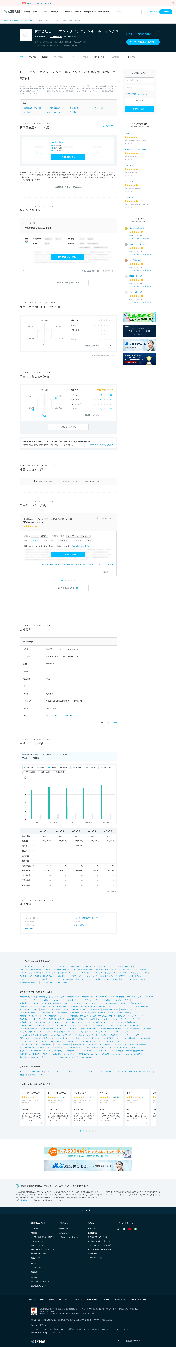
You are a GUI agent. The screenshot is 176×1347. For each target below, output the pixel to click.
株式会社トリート (49, 1013)
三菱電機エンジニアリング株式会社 (135, 969)
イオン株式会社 (72, 1016)
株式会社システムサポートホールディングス (35, 1003)
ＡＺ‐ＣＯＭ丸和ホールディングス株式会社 (64, 1006)
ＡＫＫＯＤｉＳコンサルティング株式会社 (109, 1051)
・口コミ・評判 (97, 108)
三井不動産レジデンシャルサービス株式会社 (97, 1013)
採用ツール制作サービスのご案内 (99, 1245)
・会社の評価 (73, 108)
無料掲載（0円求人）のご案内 (98, 1237)
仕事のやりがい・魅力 (35, 522)
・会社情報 (26, 112)
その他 (41, 1075)
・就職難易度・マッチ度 (31, 108)
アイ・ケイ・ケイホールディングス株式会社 (64, 1057)
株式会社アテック (73, 997)
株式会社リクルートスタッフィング (108, 969)
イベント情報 (130, 57)
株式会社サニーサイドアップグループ (63, 1035)
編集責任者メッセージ (38, 1286)
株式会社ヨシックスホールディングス (140, 997)
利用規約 (51, 1299)
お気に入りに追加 (144, 34)
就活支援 (54, 12)
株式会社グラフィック (89, 997)
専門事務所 (24, 1075)
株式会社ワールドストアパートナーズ (33, 1016)
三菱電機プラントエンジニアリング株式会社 (109, 979)
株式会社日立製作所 (137, 228)
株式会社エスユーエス (74, 1000)
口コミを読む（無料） (68, 554)
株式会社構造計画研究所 (43, 976)
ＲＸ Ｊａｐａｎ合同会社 (137, 979)
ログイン (153, 12)
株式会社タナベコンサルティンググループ (52, 966)
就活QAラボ (88, 12)
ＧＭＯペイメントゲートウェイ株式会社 (34, 979)
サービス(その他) (46, 42)
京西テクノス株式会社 (63, 1044)
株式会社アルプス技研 (113, 1044)
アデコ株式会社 (51, 1032)
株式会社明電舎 (25, 1048)
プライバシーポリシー (63, 1299)
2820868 (113, 722)
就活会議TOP (7, 20)
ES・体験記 (65, 12)
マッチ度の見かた (109, 126)
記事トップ (34, 1277)
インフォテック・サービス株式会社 (89, 1032)
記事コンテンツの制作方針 (40, 1282)
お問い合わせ (64, 1229)
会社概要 (42, 1299)
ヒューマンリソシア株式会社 (54, 1051)
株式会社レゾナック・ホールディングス (126, 1019)
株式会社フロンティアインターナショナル (59, 1038)
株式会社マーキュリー (56, 1016)
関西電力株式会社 (136, 276)
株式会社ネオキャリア (84, 979)
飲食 (33, 1072)
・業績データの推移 (52, 112)
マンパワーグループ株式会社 (125, 1038)
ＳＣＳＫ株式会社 (136, 292)
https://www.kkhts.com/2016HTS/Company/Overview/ (58, 46)
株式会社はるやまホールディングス (51, 997)
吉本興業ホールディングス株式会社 (112, 997)
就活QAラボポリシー (92, 1299)
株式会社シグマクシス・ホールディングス (60, 969)
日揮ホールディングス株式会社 (81, 966)
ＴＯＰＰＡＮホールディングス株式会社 (137, 1029)
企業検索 (27, 12)
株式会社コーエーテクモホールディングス (109, 1041)
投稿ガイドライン (37, 1245)
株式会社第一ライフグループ (77, 1019)
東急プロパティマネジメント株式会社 (33, 1057)
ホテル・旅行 (24, 1072)
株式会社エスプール (63, 1009)
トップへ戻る (87, 1210)
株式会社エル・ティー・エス (80, 1022)
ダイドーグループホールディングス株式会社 (101, 1003)
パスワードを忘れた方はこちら (136, 94)
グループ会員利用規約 (119, 1299)
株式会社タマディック (27, 966)
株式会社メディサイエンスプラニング (67, 976)
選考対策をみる (147, 238)
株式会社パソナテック (67, 1032)
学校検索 (34, 1233)
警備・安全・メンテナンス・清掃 (141, 1072)
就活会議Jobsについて (38, 1253)
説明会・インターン (40, 12)
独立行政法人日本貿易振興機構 (110, 1029)
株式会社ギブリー (47, 1009)
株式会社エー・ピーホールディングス (33, 1019)
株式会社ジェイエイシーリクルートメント (75, 1025)
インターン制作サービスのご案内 (99, 1249)
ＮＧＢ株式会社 (52, 1025)
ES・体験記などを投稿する (144, 42)
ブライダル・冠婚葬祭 (104, 1072)
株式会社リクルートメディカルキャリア (125, 1035)
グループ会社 (105, 1299)
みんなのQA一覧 (36, 1267)
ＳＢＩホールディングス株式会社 (31, 973)
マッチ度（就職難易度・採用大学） (87, 918)
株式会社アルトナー (122, 1013)
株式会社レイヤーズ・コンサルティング (119, 973)
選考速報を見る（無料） (67, 257)
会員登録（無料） (139, 109)
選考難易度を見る (68, 157)
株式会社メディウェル (89, 1006)
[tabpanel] (68, 544)
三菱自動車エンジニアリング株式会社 (33, 1006)
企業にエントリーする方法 (68, 1237)
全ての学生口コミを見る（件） (68, 588)
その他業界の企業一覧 (29, 20)
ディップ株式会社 (141, 973)
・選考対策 (72, 112)
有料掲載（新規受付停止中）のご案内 (101, 1241)
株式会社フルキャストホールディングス (34, 1041)
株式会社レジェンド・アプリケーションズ (107, 1022)
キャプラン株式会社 (57, 1041)
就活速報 (78, 12)
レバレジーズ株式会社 (137, 244)
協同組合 (33, 1075)
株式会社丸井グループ (85, 969)
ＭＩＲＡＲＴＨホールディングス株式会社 (127, 1054)
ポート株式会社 (119, 1309)
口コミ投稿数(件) (56, 36)
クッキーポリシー (78, 1299)
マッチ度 (32, 57)
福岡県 (61, 42)
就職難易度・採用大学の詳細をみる (68, 187)
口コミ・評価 (99, 57)
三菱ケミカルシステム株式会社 (91, 973)
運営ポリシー (32, 1299)
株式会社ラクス (99, 966)
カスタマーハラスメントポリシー (138, 1299)
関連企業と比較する (68, 427)
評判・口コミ (133, 235)
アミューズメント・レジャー (56, 1072)
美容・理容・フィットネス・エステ (81, 1072)
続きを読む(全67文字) (80, 546)
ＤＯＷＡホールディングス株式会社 (120, 966)
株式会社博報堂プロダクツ (29, 982)
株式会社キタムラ (26, 976)
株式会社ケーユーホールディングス (122, 1048)
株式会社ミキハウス (57, 1000)
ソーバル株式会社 (47, 982)
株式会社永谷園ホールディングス (31, 1032)
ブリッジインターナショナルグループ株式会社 (36, 1044)
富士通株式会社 (135, 260)
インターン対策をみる (135, 238)
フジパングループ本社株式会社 (130, 1003)
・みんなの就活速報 (52, 108)
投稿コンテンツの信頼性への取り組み (44, 1249)
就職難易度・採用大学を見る (101, 445)
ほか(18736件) (87, 1057)
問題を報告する (108, 271)
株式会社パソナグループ (108, 976)
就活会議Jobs (103, 12)
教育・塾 (40, 1072)
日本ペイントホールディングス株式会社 (34, 1000)
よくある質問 (64, 1233)
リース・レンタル (120, 1072)
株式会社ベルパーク (63, 982)
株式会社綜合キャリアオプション (64, 1054)
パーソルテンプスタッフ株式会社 (31, 969)
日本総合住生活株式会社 (41, 1054)
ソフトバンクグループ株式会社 (79, 1048)
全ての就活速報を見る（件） (68, 283)
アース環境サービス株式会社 (103, 1025)
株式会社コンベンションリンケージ (130, 1016)
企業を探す (17, 20)
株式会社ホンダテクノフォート (110, 1006)
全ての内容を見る (105, 564)
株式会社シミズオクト (111, 1009)
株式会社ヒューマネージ (106, 1016)
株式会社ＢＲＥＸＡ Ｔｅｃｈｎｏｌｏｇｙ (51, 1022)
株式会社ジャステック (56, 1019)
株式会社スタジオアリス (120, 1000)
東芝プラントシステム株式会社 (130, 976)
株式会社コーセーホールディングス (79, 1051)
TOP (21, 57)
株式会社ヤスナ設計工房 (28, 997)
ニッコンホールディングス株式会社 (136, 1006)
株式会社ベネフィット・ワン (67, 973)
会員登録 (165, 12)
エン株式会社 (50, 973)
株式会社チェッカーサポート (100, 1019)
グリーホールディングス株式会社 (62, 979)
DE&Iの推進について (38, 1241)
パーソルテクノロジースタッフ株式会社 (34, 1035)
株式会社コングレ (39, 1048)
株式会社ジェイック (90, 976)
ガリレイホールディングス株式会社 (97, 1000)
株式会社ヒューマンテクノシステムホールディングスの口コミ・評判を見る (68, 564)
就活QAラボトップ (37, 1263)
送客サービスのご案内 (96, 1258)
